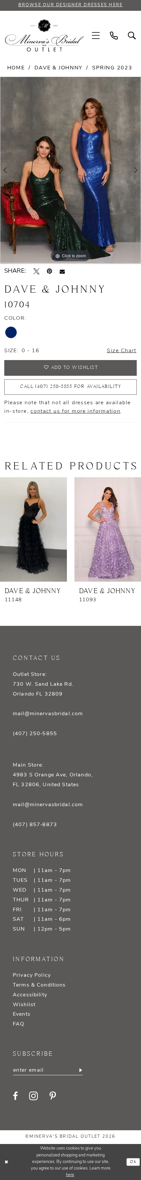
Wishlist (24, 1005)
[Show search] (132, 35)
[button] (96, 35)
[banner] (44, 35)
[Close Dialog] (6, 1162)
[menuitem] (96, 35)
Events (21, 1014)
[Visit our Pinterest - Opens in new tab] (53, 1096)
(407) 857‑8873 (35, 824)
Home (16, 68)
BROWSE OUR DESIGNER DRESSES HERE (70, 5)
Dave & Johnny (58, 68)
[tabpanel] (70, 170)
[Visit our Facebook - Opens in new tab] (15, 1096)
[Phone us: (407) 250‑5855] (114, 35)
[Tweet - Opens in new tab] (36, 271)
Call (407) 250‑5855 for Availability (70, 386)
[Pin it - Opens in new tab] (49, 271)
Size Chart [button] (121, 351)
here (70, 1175)
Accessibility (30, 995)
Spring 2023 (112, 68)
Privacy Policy (32, 975)
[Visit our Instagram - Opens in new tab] (33, 1096)
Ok (133, 1161)
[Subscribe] (80, 1070)
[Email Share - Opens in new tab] (62, 271)
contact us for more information (75, 411)
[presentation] (33, 529)
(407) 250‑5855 (35, 733)
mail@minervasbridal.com (48, 714)
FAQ (18, 1024)
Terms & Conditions (39, 985)
